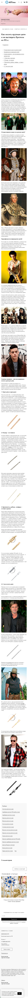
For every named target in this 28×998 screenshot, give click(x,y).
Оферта (3, 980)
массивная (9, 662)
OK (19, 993)
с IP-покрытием (7, 776)
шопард (22, 703)
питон (22, 531)
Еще (15, 851)
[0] (23, 2)
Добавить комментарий (20, 869)
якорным (10, 446)
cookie (10, 992)
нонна (14, 637)
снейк (7, 483)
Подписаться (14, 919)
